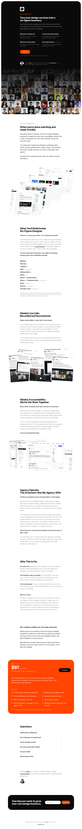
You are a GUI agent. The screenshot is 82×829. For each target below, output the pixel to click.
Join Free (25, 51)
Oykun (30, 63)
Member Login (41, 824)
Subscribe (65, 802)
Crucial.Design (52, 63)
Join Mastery (65, 670)
